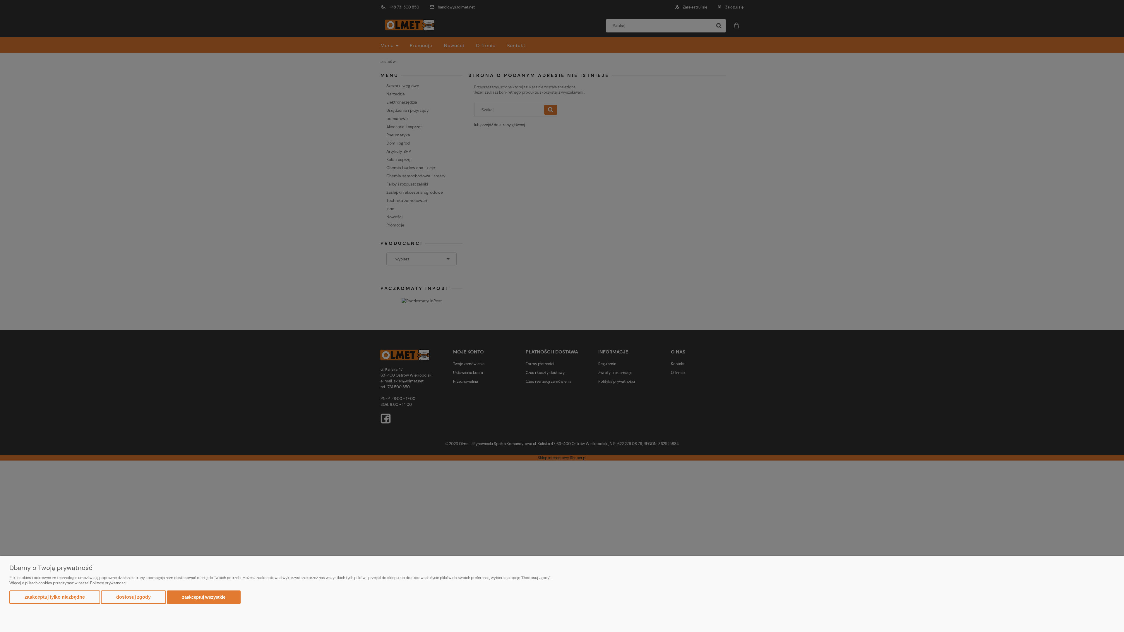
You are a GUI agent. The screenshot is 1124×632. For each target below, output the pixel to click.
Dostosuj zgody (133, 597)
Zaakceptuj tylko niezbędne (55, 597)
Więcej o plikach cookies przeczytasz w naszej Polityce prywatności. (68, 583)
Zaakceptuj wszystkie (203, 597)
